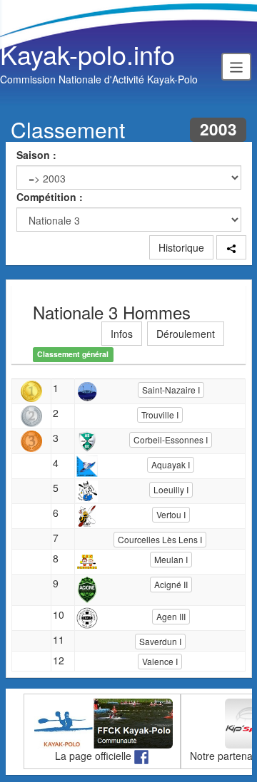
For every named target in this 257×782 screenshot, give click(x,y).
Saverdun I (160, 641)
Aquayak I (170, 464)
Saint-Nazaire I (171, 390)
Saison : (36, 155)
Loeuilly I (170, 489)
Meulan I (171, 559)
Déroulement (185, 333)
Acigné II (171, 584)
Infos (122, 333)
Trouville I (159, 414)
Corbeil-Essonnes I (170, 439)
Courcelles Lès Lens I (160, 539)
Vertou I (171, 514)
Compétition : (49, 197)
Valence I (160, 661)
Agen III (171, 616)
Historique (181, 247)
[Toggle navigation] (236, 66)
